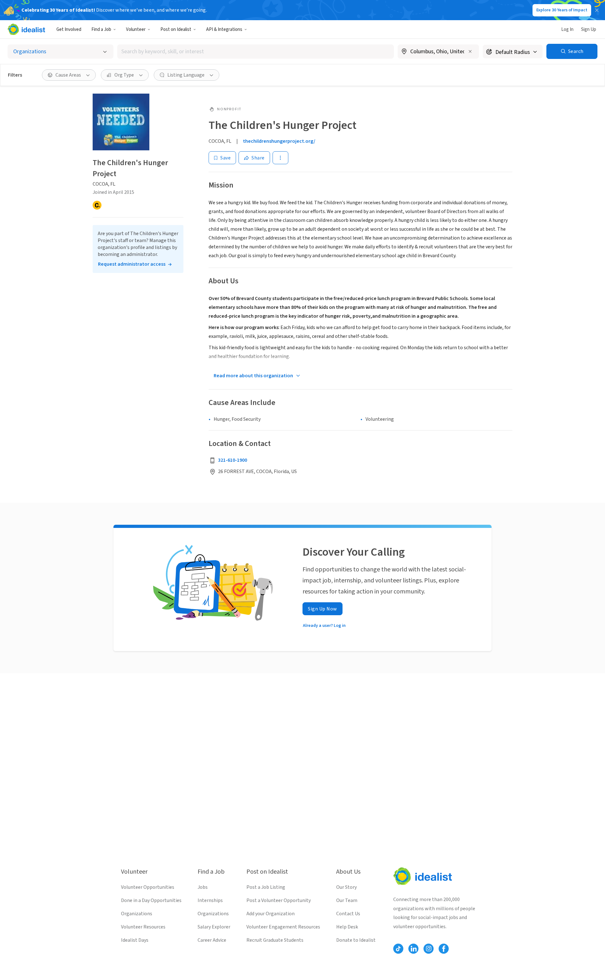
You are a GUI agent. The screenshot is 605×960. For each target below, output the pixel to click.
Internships (210, 900)
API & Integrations (224, 29)
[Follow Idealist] (398, 949)
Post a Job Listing (265, 887)
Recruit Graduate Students (274, 940)
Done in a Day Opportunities (151, 900)
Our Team (346, 900)
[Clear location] (470, 51)
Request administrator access (131, 264)
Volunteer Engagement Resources (283, 926)
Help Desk (347, 926)
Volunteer (136, 29)
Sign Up (588, 29)
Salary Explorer (214, 926)
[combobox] (256, 51)
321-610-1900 (232, 460)
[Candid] (97, 205)
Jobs (203, 887)
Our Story (346, 887)
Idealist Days (134, 940)
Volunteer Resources (143, 926)
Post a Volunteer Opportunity (278, 900)
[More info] (438, 52)
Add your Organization (270, 913)
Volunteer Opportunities (147, 887)
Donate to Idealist (356, 940)
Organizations (136, 913)
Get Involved (68, 29)
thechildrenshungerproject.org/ (279, 141)
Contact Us (348, 913)
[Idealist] (26, 29)
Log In (567, 29)
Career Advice (212, 940)
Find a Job (101, 29)
